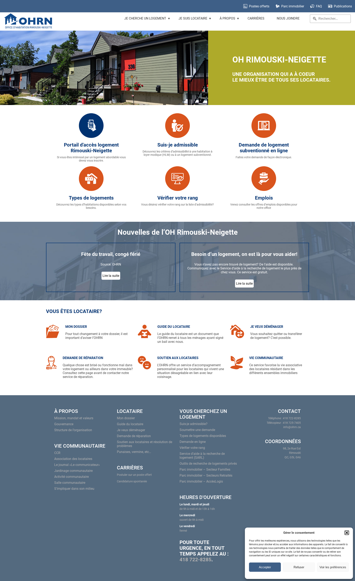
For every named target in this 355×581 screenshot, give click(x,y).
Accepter (265, 567)
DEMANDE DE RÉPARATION (83, 358)
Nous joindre (288, 18)
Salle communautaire (69, 483)
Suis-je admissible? (193, 424)
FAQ (319, 6)
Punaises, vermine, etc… (134, 452)
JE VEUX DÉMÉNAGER (266, 327)
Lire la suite (111, 276)
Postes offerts (259, 6)
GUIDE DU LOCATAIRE (173, 327)
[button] (347, 533)
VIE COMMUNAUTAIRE (266, 358)
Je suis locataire (193, 18)
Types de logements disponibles (203, 436)
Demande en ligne (193, 442)
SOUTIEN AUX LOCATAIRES (177, 358)
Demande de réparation (134, 436)
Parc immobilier (292, 6)
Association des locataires (73, 459)
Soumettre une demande (197, 430)
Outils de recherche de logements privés (208, 463)
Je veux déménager (131, 430)
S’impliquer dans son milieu (74, 489)
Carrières (256, 18)
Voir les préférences (332, 567)
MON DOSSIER (76, 327)
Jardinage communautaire (73, 471)
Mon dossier (126, 418)
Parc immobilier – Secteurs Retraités (206, 475)
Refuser (299, 567)
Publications (343, 6)
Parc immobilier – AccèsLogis (201, 481)
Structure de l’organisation (73, 430)
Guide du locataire (130, 424)
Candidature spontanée (132, 481)
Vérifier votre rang (192, 448)
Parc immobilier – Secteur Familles (205, 469)
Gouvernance (63, 424)
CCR (57, 453)
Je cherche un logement (145, 18)
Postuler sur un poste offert (134, 475)
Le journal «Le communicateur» (77, 465)
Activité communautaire (71, 477)
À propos (227, 18)
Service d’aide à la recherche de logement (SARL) (202, 456)
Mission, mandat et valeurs (73, 418)
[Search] (315, 19)
